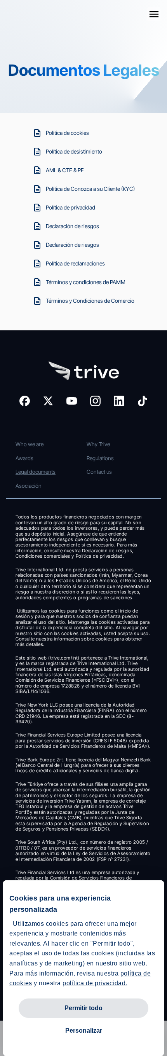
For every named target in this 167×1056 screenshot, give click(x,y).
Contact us (99, 471)
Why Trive (98, 444)
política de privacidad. (95, 983)
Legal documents (36, 471)
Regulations (100, 458)
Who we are (29, 444)
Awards (24, 458)
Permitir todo (83, 1008)
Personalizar (83, 1030)
